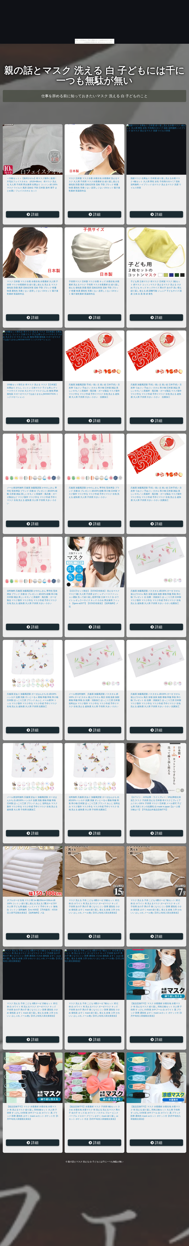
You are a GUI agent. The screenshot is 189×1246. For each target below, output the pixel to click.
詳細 (34, 214)
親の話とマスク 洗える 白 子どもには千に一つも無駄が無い (94, 75)
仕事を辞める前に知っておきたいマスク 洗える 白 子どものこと (94, 96)
